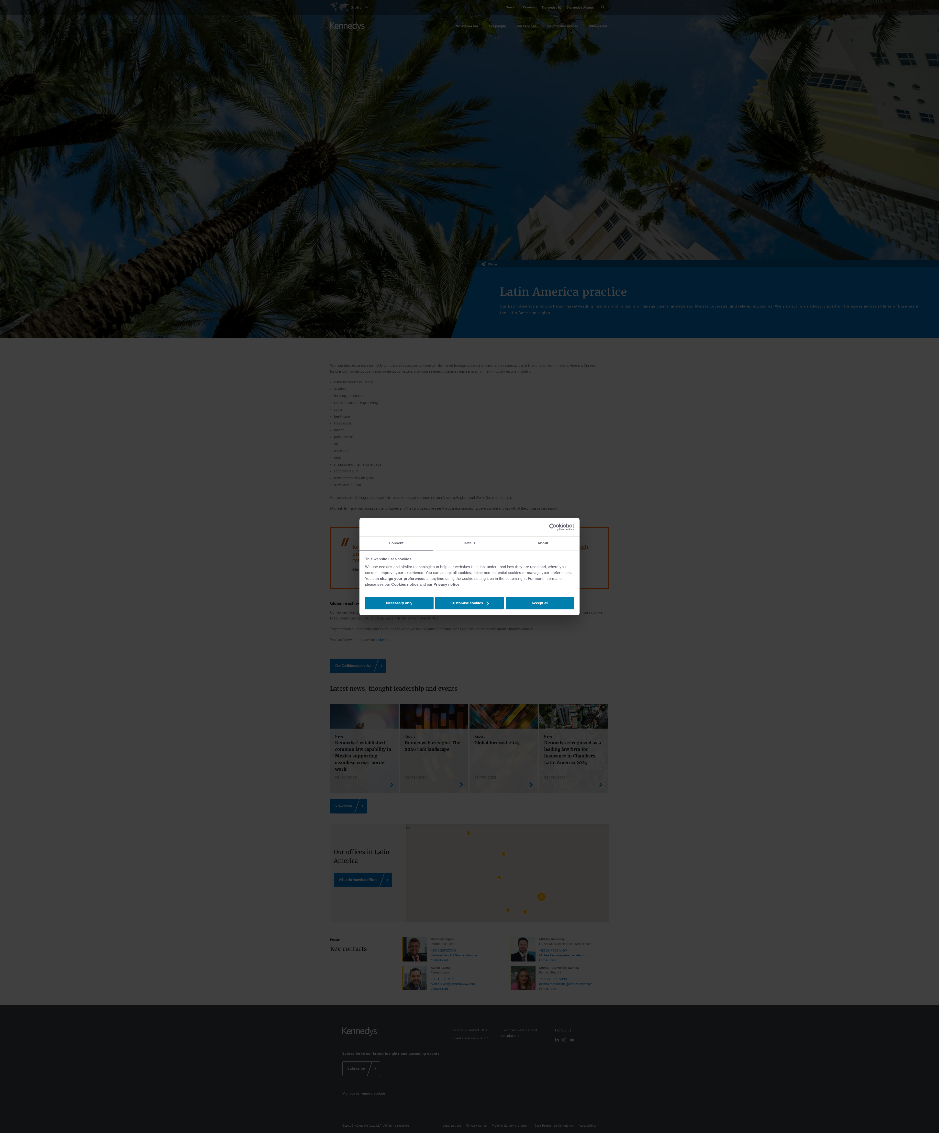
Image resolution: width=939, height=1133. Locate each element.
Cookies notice (404, 584)
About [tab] (542, 543)
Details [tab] (470, 543)
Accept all (539, 603)
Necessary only (399, 603)
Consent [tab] (396, 543)
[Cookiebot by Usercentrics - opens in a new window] (552, 527)
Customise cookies (466, 603)
